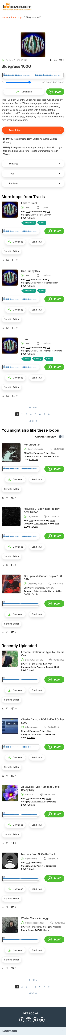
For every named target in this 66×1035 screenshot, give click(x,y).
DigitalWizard (31, 858)
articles (20, 116)
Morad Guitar (32, 444)
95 (27, 731)
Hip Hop (58, 591)
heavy (38, 358)
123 (28, 927)
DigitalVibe (33, 516)
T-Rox (24, 339)
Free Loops (17, 17)
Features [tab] (13, 163)
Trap (57, 456)
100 (9, 99)
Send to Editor (11, 251)
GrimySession (31, 727)
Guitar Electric (37, 351)
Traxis (8, 60)
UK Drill (55, 667)
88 (27, 798)
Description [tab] (15, 130)
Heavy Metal (56, 351)
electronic (29, 222)
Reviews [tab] (13, 183)
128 (28, 211)
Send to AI (37, 241)
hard (27, 358)
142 (28, 862)
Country (21, 99)
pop (42, 290)
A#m (50, 664)
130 (28, 279)
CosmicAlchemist (35, 449)
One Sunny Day (30, 271)
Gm (52, 588)
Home (5, 17)
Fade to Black (29, 203)
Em (48, 211)
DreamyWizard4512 (34, 660)
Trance (31, 930)
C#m (48, 731)
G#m (52, 453)
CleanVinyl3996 (35, 583)
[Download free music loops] (17, 6)
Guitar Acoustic (33, 99)
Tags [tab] (11, 173)
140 (28, 664)
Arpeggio (57, 927)
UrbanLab (29, 794)
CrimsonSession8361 (34, 923)
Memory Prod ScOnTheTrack (38, 854)
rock (43, 222)
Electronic (48, 215)
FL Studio (31, 218)
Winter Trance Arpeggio (35, 918)
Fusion (55, 283)
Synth (33, 215)
